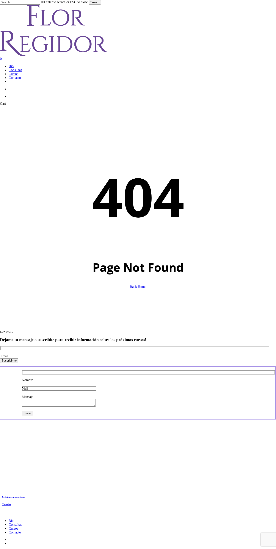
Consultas (15, 524)
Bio (11, 520)
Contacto (15, 532)
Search (94, 2)
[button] (13, 497)
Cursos (13, 528)
